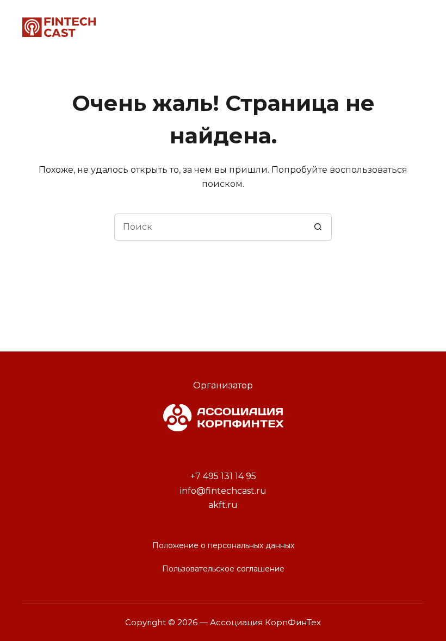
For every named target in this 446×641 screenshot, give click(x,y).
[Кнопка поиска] (318, 227)
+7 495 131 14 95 (223, 476)
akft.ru (223, 505)
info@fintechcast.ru (223, 491)
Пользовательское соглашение (223, 569)
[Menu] (417, 27)
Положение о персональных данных (223, 545)
